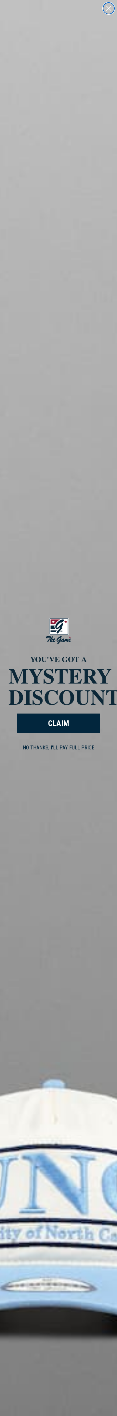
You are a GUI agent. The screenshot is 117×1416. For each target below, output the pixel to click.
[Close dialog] (108, 8)
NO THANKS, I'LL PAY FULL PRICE (58, 748)
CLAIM (58, 723)
